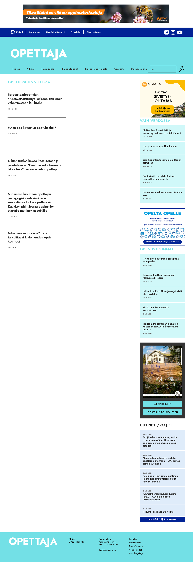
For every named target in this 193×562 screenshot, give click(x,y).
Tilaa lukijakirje (94, 32)
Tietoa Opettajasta (96, 69)
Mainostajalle (139, 69)
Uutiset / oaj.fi (156, 425)
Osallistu (119, 69)
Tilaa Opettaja (136, 546)
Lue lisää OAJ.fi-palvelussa (162, 519)
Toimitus (133, 538)
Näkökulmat (48, 69)
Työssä (16, 69)
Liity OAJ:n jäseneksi (55, 32)
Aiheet (31, 69)
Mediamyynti (135, 542)
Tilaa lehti (75, 32)
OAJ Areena (34, 32)
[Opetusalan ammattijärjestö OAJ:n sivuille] (17, 32)
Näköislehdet (70, 69)
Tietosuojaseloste (108, 549)
